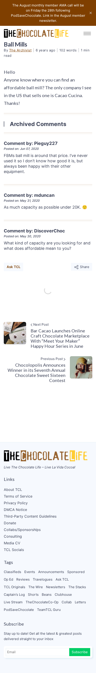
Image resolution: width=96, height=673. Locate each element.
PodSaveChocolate (19, 610)
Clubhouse (63, 594)
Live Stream (13, 602)
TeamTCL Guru (49, 610)
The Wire (35, 587)
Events (29, 572)
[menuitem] (48, 489)
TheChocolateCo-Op (42, 602)
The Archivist (20, 50)
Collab (67, 602)
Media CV (12, 543)
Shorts (33, 594)
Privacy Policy (16, 503)
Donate (10, 523)
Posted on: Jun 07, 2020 (21, 148)
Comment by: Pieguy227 (31, 143)
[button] (87, 33)
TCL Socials (14, 549)
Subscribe (80, 652)
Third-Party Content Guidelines (30, 516)
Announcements (51, 572)
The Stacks (77, 587)
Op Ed (8, 579)
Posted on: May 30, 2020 (22, 236)
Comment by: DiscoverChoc (34, 231)
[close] (90, 12)
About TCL (13, 489)
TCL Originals (14, 587)
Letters (80, 602)
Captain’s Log (14, 594)
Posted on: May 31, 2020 (22, 200)
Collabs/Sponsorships (22, 529)
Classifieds (12, 572)
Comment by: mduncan (29, 195)
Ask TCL (13, 267)
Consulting (13, 536)
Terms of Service (18, 496)
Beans (47, 594)
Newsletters (55, 587)
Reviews (23, 579)
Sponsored (76, 572)
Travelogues (42, 579)
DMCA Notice (15, 509)
